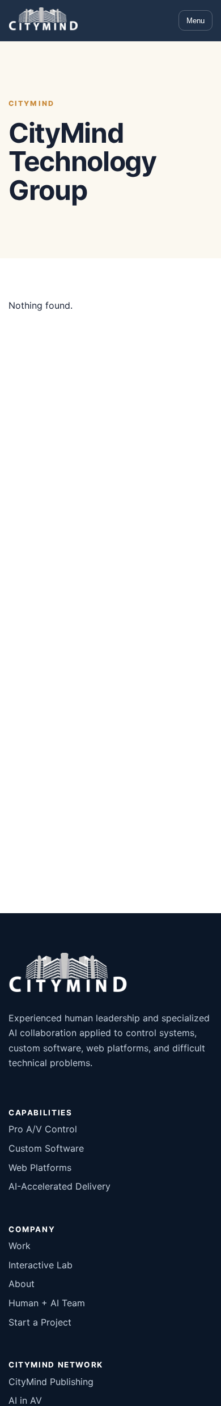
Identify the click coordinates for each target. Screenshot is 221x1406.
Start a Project (39, 1322)
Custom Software (46, 1148)
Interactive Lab (40, 1265)
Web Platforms (39, 1167)
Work (19, 1245)
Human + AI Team (46, 1303)
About (21, 1283)
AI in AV (25, 1400)
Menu (195, 20)
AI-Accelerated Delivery (59, 1186)
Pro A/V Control (42, 1129)
